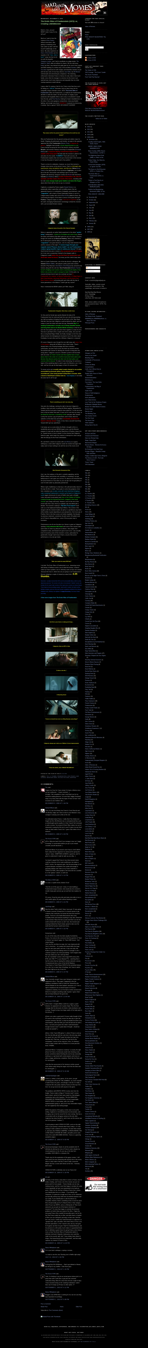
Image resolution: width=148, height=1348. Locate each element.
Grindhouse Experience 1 (92, 728)
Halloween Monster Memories (93, 737)
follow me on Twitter (101, 118)
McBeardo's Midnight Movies (93, 404)
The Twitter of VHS (90, 70)
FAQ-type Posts (89, 323)
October (91, 200)
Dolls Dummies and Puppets (93, 653)
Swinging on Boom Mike (92, 1070)
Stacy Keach (89, 1052)
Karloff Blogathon (90, 799)
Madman (87, 849)
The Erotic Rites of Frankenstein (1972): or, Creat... (96, 175)
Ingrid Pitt (88, 774)
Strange (87, 1054)
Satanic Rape (89, 1015)
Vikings (87, 1139)
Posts (89, 268)
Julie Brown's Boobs (91, 794)
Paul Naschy (56, 99)
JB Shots (88, 781)
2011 (88, 132)
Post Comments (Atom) (56, 1310)
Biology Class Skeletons (92, 553)
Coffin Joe (88, 598)
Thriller (87, 1086)
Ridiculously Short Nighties (93, 995)
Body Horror (88, 566)
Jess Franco (50, 40)
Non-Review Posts (90, 904)
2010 (88, 134)
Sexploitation (89, 1027)
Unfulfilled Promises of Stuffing (94, 1118)
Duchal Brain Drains (91, 671)
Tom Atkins (88, 1100)
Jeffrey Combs (89, 785)
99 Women (77, 72)
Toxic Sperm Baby (90, 1102)
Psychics (88, 967)
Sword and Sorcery (90, 1072)
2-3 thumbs (53, 776)
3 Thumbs (88, 500)
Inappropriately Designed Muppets (95, 760)
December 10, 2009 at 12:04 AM (57, 996)
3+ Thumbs (88, 502)
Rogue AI (87, 1004)
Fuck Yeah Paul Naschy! (92, 77)
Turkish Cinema (89, 1111)
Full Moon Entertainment (92, 712)
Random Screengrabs (91, 977)
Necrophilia (88, 899)
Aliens (87, 512)
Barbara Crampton (90, 537)
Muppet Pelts (89, 877)
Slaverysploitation (90, 1041)
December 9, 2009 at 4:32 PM (56, 928)
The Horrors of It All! (88, 1341)
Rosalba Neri (89, 1006)
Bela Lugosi (88, 546)
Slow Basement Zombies (92, 1043)
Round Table (88, 1008)
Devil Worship (89, 644)
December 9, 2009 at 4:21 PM (56, 902)
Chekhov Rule (89, 589)
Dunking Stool (89, 673)
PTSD (87, 972)
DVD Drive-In (89, 380)
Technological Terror (91, 1075)
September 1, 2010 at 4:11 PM (57, 1287)
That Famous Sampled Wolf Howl (95, 1079)
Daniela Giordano (90, 630)
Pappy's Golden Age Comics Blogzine (96, 455)
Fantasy (87, 692)
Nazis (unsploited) (90, 895)
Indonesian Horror (90, 771)
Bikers (87, 550)
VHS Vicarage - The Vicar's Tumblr (95, 72)
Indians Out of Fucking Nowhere (94, 769)
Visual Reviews (89, 1143)
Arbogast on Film (90, 353)
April (90, 215)
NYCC (87, 915)
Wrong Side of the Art (91, 425)
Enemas (87, 680)
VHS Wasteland (89, 464)
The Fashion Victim (90, 416)
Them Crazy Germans (91, 1084)
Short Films (88, 1034)
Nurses (87, 913)
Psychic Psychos (63, 777)
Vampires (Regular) (90, 1127)
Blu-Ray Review (89, 562)
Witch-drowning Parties (91, 1164)
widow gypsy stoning (91, 1155)
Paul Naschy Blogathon (92, 931)
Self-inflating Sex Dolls (91, 1022)
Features (87, 696)
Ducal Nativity (89, 669)
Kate (42, 65)
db (46, 1177)
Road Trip (88, 997)
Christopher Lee (89, 591)
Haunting (87, 739)
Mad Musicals (89, 840)
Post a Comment (46, 1304)
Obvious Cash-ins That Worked (94, 918)
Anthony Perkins (90, 521)
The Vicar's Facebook (91, 74)
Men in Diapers (89, 858)
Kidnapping (88, 801)
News (86, 902)
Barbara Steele (89, 539)
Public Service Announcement (94, 974)
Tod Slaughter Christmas (92, 1098)
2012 (88, 129)
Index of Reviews (90, 26)
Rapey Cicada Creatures (92, 979)
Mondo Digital (89, 409)
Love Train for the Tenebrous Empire (95, 402)
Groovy (87, 730)
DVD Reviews (89, 675)
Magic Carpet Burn (90, 440)
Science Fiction (89, 1020)
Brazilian (87, 578)
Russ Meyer (88, 1011)
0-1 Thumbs (88, 493)
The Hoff (87, 1082)
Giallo (86, 719)
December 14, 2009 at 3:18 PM (57, 1172)
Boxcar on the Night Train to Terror (95, 575)
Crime (86, 614)
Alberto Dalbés (50, 263)
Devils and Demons (90, 646)
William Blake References (92, 1157)
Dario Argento (89, 632)
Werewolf (87, 1150)
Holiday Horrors (89, 756)
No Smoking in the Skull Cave (94, 449)
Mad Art (87, 835)
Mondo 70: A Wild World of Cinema (95, 406)
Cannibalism (88, 584)
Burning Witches (90, 582)
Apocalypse (88, 525)
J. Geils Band (89, 778)
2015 (88, 126)
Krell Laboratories (90, 397)
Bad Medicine (89, 534)
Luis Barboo (49, 176)
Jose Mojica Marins (90, 792)
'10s (86, 475)
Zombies (87, 1171)
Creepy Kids (88, 612)
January (91, 223)
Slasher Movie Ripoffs (91, 1038)
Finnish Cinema (89, 703)
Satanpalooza (89, 1018)
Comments (90, 271)
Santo (86, 1013)
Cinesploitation (89, 367)
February (91, 221)
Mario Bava (88, 851)
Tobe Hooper (88, 1093)
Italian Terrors (89, 776)
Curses (87, 623)
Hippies (87, 753)
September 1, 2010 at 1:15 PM (57, 1269)
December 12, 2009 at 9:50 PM (57, 1139)
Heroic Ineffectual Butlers (92, 749)
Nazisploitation (89, 897)
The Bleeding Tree (90, 413)
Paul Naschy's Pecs (91, 936)
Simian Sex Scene (90, 1036)
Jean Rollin (67, 72)
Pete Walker (88, 943)
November (92, 197)
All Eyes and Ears (90, 433)
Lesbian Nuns (89, 815)
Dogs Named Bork (90, 651)
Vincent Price (89, 1141)
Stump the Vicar (90, 1059)
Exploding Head (89, 687)
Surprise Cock (89, 1061)
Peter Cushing (89, 945)
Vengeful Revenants (91, 1132)
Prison (87, 963)
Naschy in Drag (89, 890)
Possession (88, 961)
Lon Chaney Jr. (89, 826)
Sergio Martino (89, 1025)
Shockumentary (89, 1031)
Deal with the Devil (90, 637)
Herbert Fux (88, 744)
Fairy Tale (88, 689)
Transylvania (89, 1105)
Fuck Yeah (88, 710)
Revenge (87, 990)
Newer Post (44, 1306)
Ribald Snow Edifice (91, 992)
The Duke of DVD (50, 880)
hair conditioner (89, 735)
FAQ (86, 694)
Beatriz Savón (76, 268)
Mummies (88, 874)
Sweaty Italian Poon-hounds (93, 1066)
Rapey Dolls (88, 981)
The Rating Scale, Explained (93, 316)
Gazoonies (88, 714)
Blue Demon (88, 564)
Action (87, 509)
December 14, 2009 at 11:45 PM (57, 1243)
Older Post (79, 1306)
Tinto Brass (88, 1091)
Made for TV (88, 847)
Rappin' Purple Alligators (92, 983)
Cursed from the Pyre (91, 621)
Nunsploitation (89, 911)
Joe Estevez (88, 790)
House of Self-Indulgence (92, 393)
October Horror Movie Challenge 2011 (96, 920)
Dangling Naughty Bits (91, 628)
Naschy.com (88, 411)
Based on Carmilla (90, 541)
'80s (86, 489)
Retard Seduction (90, 988)
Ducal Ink (88, 666)
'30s (86, 477)
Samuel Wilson (49, 808)
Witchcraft (88, 1166)
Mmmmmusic (89, 867)
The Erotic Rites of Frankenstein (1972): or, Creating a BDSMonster (59, 22)
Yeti (86, 1168)
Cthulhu (87, 619)
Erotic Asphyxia (89, 682)
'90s (86, 491)
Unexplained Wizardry (91, 1116)
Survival (87, 1063)
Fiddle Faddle (89, 698)
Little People (88, 822)
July (90, 207)
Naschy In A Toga (90, 888)
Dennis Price (65, 143)
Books (87, 568)
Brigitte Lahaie (89, 580)
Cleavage (88, 594)
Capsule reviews (90, 587)
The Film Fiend (89, 418)
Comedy (87, 600)
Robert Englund (89, 999)
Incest (87, 762)
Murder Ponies (89, 879)
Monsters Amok (52, 777)
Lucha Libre (88, 831)
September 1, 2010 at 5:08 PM (57, 1299)
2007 (88, 229)
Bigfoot (87, 548)
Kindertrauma (89, 395)
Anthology (88, 518)
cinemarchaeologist (51, 1075)
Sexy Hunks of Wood (91, 1029)
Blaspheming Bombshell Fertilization (95, 555)
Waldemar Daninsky (91, 1148)
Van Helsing (88, 1130)
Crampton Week (89, 603)
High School (88, 751)
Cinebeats (88, 362)
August (91, 205)
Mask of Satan (89, 854)
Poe (86, 958)
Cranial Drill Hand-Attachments (94, 605)
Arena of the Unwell (90, 355)
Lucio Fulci (88, 833)
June (90, 210)
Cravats (87, 607)
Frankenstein (61, 776)
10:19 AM (64, 773)
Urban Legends (89, 1120)
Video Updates (89, 422)
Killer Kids (88, 808)
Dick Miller (88, 648)
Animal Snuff (89, 516)
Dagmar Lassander (90, 626)
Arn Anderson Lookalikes (92, 528)
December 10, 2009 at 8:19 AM (57, 1071)
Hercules (87, 746)
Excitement (88, 685)
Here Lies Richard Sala (91, 438)
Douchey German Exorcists (93, 659)
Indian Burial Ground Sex (92, 767)
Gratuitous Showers (91, 726)
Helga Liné (88, 742)
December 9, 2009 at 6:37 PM (56, 972)
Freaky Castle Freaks (91, 708)
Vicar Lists (88, 1134)
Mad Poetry (88, 842)
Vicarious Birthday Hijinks (92, 1136)
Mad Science (89, 845)
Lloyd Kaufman (89, 824)
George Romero (89, 717)
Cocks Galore (89, 596)
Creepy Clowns (89, 610)
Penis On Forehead (90, 938)
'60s (86, 484)
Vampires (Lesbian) (90, 1125)
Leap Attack (88, 810)
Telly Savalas (89, 1077)
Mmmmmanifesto (90, 865)
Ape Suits (88, 523)
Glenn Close (88, 723)
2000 (88, 232)
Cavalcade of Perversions (92, 360)
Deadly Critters (89, 635)
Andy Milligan (89, 514)
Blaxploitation (89, 559)
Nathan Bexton (89, 893)
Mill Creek (88, 863)
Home (61, 1306)
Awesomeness (89, 532)
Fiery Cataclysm (90, 701)
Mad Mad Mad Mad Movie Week (94, 838)
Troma (87, 1107)
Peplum (87, 940)
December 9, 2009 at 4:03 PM (56, 834)
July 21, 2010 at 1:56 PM (54, 1257)
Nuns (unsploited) (90, 909)
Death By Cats (89, 639)
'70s (47, 776)
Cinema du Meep (90, 364)
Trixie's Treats (89, 462)
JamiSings (48, 906)
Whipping (73, 777)
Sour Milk (88, 1045)
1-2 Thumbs (88, 496)
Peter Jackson (89, 947)
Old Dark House (89, 924)
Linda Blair (88, 817)
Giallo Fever (88, 390)
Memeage (88, 856)
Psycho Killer (89, 970)
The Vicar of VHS (50, 838)
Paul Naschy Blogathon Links (93, 933)
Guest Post (88, 733)
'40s (86, 480)
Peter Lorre (88, 949)
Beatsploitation (89, 544)
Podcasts (88, 956)
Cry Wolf (87, 616)
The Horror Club (89, 420)
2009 (88, 137)
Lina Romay (67, 442)
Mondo (87, 870)
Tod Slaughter (89, 1095)
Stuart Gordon (89, 1056)
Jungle (87, 797)
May (90, 213)
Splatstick (88, 1047)
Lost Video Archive (90, 400)
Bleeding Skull (89, 358)
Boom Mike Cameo (90, 571)
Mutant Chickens (90, 884)
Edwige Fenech (89, 678)
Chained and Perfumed (91, 435)
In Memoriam (89, 758)
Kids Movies (88, 803)
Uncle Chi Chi (89, 1114)
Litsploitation (88, 820)
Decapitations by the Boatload (94, 642)
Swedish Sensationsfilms (92, 1068)
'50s (86, 482)
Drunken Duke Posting (91, 664)
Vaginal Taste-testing (91, 1123)
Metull (87, 861)
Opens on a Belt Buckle (92, 927)
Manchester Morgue (91, 442)
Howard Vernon (68, 187)
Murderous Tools (90, 881)
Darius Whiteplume (50, 1247)
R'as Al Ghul (65, 195)
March (91, 218)
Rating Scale (89, 986)
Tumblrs (87, 1109)
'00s (86, 473)
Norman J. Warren (90, 906)
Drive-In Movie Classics (92, 662)
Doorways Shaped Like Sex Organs (95, 655)
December (92, 139)
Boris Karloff (88, 573)
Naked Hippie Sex (90, 886)
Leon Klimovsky (89, 813)
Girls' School (88, 721)
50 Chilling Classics (91, 505)
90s (86, 507)
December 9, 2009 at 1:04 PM (56, 803)
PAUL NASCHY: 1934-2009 (96, 194)
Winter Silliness (89, 1159)
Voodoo (87, 1146)
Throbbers (88, 1089)
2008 (88, 226)
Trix (46, 787)
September (92, 202)
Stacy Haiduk (89, 1050)
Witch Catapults (89, 1162)
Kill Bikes (88, 806)
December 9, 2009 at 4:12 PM (56, 875)
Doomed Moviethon (90, 377)
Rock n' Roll (88, 1002)
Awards (87, 530)
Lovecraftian (88, 829)
